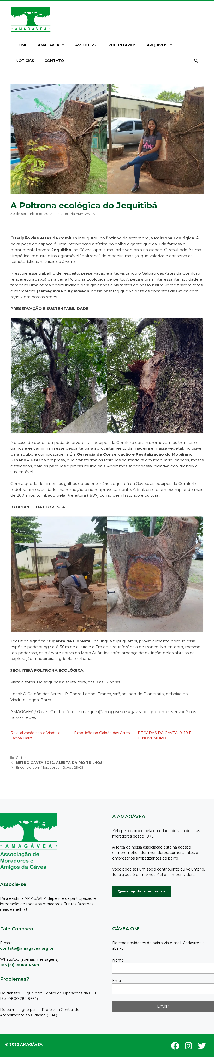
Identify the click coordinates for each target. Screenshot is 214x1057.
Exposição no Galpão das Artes (102, 733)
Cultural (22, 758)
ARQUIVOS (157, 45)
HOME (21, 45)
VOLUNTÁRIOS (122, 45)
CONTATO (54, 60)
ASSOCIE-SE (86, 45)
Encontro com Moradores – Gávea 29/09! (50, 768)
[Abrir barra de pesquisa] (196, 61)
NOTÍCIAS (25, 60)
